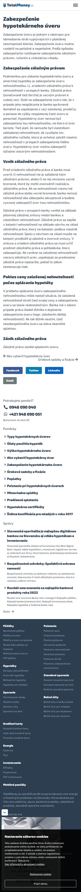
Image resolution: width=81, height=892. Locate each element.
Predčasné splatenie (22, 500)
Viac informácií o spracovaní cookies (24, 864)
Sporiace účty (10, 706)
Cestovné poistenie (54, 635)
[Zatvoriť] (5, 812)
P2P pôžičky (9, 658)
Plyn (5, 755)
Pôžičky (8, 626)
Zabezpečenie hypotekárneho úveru (34, 464)
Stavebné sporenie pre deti (59, 684)
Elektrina (8, 750)
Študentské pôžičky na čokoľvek (15, 646)
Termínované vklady (14, 697)
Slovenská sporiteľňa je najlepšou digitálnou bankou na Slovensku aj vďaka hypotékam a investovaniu (41, 535)
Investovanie (12, 762)
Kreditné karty (13, 723)
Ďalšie (7, 611)
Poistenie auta (52, 630)
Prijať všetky (40, 883)
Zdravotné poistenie (55, 644)
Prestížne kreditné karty (16, 737)
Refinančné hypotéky (14, 680)
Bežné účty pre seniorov (57, 715)
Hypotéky (9, 665)
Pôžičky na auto (11, 635)
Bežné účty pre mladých (57, 706)
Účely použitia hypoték (25, 443)
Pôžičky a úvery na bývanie (17, 640)
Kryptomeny (10, 772)
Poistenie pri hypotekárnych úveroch (35, 486)
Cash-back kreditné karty (17, 733)
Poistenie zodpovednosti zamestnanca (57, 665)
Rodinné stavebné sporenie (59, 689)
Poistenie (50, 626)
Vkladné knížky (11, 701)
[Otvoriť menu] (75, 5)
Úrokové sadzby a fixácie (56, 359)
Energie (8, 745)
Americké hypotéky (13, 675)
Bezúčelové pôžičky (13, 630)
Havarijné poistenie (54, 654)
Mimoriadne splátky (22, 493)
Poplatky (14, 479)
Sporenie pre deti (12, 711)
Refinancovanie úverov (15, 653)
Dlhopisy (8, 767)
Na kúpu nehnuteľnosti (15, 670)
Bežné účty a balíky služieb (58, 701)
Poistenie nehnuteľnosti (57, 649)
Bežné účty (51, 697)
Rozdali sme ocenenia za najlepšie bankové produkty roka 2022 (40, 590)
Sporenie (9, 692)
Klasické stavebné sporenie (59, 680)
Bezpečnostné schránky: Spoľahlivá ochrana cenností (41, 566)
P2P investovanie (12, 776)
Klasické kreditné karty (15, 728)
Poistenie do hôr (53, 658)
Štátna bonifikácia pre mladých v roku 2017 (40, 514)
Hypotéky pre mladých (15, 684)
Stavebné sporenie (56, 675)
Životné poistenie (53, 640)
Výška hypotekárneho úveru (29, 450)
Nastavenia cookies (40, 874)
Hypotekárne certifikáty (25, 507)
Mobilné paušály (14, 784)
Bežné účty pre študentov (58, 711)
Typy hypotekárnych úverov (29, 436)
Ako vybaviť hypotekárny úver (28, 356)
